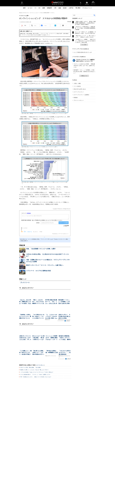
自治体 (64, 8)
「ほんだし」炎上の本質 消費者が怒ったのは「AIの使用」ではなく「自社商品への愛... (25, 301)
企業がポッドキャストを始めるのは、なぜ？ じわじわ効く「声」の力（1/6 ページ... (25, 337)
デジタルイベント (87, 8)
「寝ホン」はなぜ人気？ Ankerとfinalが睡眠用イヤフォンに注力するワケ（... (38, 301)
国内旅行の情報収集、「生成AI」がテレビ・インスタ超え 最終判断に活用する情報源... (65, 337)
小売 (55, 8)
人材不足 (71, 8)
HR (39, 8)
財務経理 (49, 8)
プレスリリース (25, 282)
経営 (24, 8)
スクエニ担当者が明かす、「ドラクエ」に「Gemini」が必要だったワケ (35, 374)
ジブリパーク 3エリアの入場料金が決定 (38, 270)
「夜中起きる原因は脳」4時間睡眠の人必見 (52, 351)
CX (35, 8)
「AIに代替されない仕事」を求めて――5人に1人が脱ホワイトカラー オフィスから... (38, 316)
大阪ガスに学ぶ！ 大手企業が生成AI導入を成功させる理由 (64, 316)
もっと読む (84, 44)
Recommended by (61, 320)
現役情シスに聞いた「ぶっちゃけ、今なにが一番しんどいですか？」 (34, 369)
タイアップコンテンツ (79, 92)
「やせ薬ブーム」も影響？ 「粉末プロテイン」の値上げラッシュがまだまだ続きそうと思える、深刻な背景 (85, 41)
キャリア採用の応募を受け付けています (83, 52)
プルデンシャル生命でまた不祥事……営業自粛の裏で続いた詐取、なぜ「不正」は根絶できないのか (84, 65)
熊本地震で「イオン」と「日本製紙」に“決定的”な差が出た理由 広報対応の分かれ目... (64, 301)
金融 (59, 8)
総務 (43, 8)
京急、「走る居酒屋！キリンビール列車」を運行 (40, 248)
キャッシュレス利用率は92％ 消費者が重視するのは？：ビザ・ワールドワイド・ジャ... (51, 337)
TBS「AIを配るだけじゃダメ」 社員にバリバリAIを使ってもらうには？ (35, 376)
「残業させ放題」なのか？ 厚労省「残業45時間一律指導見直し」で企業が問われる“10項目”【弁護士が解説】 (85, 23)
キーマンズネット (40, 365)
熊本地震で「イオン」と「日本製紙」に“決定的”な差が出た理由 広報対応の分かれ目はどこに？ (84, 71)
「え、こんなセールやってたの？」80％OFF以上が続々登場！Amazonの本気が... (51, 316)
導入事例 (78, 8)
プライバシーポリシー (79, 100)
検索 (94, 15)
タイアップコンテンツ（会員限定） (82, 94)
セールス (30, 8)
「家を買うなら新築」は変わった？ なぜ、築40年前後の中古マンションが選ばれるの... (38, 352)
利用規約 (76, 97)
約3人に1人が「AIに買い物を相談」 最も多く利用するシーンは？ (38, 337)
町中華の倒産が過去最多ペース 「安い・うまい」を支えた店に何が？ (51, 301)
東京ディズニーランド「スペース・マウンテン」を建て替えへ (44, 265)
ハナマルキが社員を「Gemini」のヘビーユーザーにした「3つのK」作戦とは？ (36, 372)
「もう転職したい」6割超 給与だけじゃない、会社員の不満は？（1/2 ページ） (25, 352)
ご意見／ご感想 (77, 83)
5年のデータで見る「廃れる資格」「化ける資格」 (30, 367)
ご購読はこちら (84, 75)
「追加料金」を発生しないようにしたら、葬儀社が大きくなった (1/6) (25, 316)
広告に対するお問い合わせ (80, 89)
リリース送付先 (77, 86)
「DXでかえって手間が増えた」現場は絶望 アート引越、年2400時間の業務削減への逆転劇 (85, 28)
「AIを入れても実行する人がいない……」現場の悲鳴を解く (65, 352)
